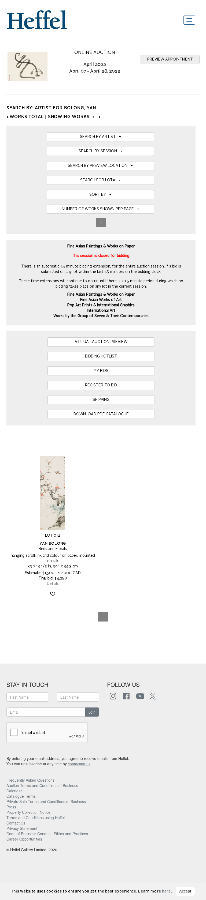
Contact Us (15, 823)
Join (92, 712)
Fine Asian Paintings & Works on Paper (101, 294)
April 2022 (94, 64)
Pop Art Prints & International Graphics (101, 305)
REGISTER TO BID (101, 385)
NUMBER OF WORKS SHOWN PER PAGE (99, 209)
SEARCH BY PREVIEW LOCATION (99, 166)
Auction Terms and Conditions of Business (42, 785)
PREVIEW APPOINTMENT (170, 59)
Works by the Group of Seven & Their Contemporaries (101, 316)
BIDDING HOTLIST (101, 356)
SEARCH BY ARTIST (99, 137)
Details (53, 584)
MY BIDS (101, 371)
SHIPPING (101, 400)
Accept (185, 891)
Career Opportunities (24, 839)
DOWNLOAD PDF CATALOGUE (101, 414)
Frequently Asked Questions (30, 780)
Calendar (14, 790)
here (166, 891)
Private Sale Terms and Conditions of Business (46, 801)
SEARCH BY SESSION (99, 151)
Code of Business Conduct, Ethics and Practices (47, 833)
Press (11, 806)
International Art (101, 310)
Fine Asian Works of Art (101, 300)
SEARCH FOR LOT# (99, 180)
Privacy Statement (21, 828)
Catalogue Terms (21, 796)
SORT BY (99, 195)
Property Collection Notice (28, 812)
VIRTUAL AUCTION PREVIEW (101, 342)
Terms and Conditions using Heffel (35, 817)
